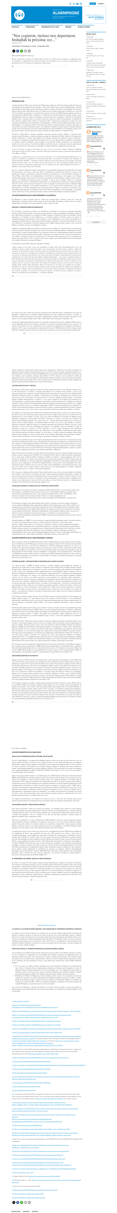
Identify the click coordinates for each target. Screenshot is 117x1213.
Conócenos (30, 27)
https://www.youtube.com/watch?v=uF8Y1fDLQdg (49, 1098)
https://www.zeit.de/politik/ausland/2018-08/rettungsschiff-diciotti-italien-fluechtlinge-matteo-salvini (39, 1159)
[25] (13, 1129)
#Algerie (100, 156)
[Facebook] (70, 3)
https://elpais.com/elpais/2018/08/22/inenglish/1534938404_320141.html (32, 1061)
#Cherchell (90, 180)
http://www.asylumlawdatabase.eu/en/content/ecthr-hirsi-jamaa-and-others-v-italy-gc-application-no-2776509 (42, 1129)
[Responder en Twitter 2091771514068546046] (87, 188)
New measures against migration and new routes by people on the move (95, 41)
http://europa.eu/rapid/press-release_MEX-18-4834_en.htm (43, 1054)
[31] (13, 1159)
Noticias (15, 27)
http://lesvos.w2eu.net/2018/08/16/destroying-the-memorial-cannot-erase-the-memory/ (36, 1190)
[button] (13, 51)
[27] (13, 1139)
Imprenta (26, 1211)
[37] (13, 1186)
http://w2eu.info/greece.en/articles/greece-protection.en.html (29, 1197)
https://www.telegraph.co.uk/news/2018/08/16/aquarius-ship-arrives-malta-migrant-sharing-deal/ (38, 1155)
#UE (95, 206)
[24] (13, 1125)
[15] (13, 1073)
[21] (13, 1102)
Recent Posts (91, 34)
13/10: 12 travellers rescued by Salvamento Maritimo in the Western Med (96, 89)
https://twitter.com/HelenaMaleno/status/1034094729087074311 (70, 1065)
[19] (13, 1090)
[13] (13, 1065)
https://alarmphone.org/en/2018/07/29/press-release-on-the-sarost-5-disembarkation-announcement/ (37, 1121)
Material (35, 1211)
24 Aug (92, 148)
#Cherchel (95, 156)
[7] (12, 1028)
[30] (13, 1155)
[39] (13, 1194)
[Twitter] (74, 3)
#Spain (90, 177)
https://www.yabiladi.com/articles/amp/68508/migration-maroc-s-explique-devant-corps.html (37, 1021)
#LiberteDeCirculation (92, 162)
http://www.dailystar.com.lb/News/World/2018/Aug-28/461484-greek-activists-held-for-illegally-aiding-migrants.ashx (41, 1165)
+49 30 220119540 (96, 17)
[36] (13, 1180)
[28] (13, 1145)
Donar (93, 3)
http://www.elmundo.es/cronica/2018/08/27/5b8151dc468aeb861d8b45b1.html (33, 1065)
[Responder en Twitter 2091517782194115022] (87, 216)
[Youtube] (77, 3)
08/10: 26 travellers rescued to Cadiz (96, 113)
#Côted (89, 201)
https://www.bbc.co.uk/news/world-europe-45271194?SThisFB (44, 1176)
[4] (12, 1015)
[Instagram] (80, 3)
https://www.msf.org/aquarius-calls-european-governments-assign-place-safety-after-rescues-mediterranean (41, 1151)
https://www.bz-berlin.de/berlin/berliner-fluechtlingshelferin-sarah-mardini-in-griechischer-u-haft (38, 1162)
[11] (13, 1057)
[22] (13, 1108)
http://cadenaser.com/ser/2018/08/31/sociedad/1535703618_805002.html (32, 1083)
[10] (13, 1049)
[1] (12, 1001)
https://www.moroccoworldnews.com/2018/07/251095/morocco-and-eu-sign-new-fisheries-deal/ (38, 1032)
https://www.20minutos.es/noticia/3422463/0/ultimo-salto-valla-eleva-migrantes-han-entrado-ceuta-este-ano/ (41, 1057)
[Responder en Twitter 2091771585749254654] (87, 165)
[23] (13, 1114)
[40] (13, 1197)
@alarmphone (95, 146)
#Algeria (95, 180)
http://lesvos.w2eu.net (49, 925)
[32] (13, 1162)
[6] (12, 1025)
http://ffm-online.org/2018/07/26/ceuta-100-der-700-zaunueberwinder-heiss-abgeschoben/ (36, 1036)
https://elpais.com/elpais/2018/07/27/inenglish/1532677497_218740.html (44, 1045)
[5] (12, 1021)
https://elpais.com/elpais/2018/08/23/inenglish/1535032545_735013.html (32, 1069)
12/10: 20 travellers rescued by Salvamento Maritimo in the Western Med (96, 106)
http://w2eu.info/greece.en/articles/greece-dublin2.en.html (29, 1194)
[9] (12, 1036)
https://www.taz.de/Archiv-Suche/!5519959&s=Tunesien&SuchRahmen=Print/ (32, 1119)
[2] (12, 1005)
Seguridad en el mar (50, 27)
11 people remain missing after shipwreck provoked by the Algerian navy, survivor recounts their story (96, 65)
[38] (13, 1190)
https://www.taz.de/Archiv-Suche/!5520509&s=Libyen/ (28, 1125)
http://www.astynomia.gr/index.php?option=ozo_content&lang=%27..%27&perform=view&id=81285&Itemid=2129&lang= (45, 1169)
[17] (13, 1083)
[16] (13, 1076)
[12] (13, 1061)
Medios (68, 27)
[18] (13, 1086)
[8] (12, 1032)
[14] (13, 1069)
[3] (12, 1011)
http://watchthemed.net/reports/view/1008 (24, 1090)
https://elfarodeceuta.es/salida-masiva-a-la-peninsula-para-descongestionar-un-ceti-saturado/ (37, 1076)
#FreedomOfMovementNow (94, 185)
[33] (13, 1169)
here (32, 55)
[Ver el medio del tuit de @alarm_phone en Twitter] (89, 212)
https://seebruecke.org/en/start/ (21, 1001)
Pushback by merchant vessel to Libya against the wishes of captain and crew (95, 74)
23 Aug (92, 195)
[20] (13, 1094)
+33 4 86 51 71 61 (99, 19)
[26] (13, 1133)
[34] (13, 1172)
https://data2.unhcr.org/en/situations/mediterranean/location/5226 (30, 1073)
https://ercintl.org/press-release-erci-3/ (24, 1172)
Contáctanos (16, 1211)
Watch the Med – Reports (96, 82)
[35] (13, 1176)
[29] (13, 1151)
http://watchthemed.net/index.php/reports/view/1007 (27, 1086)
